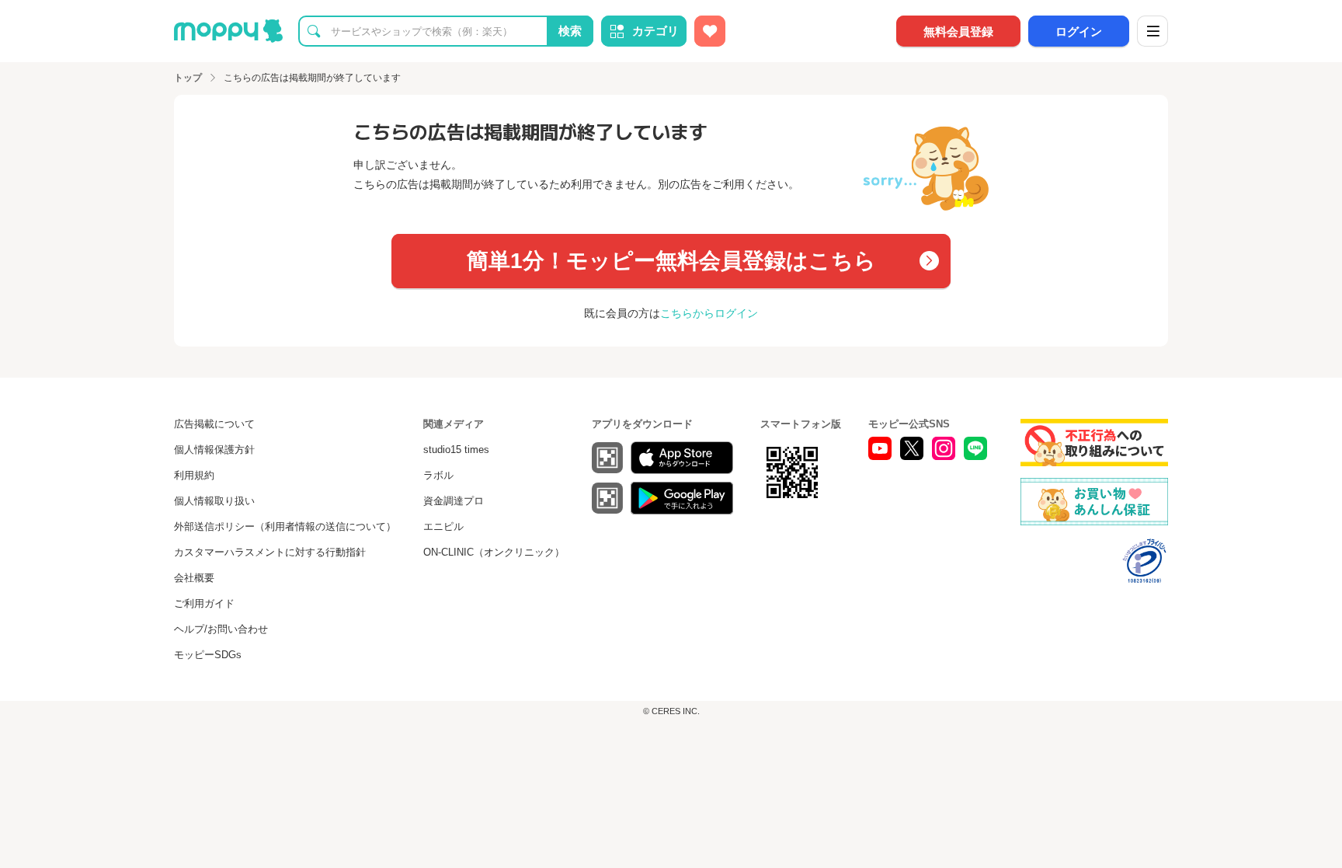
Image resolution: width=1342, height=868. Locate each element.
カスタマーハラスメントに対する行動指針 (270, 552)
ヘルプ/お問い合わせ (221, 629)
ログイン (1078, 31)
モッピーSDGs (208, 655)
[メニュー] (1152, 31)
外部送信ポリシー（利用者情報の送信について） (285, 526)
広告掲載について (214, 424)
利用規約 (194, 475)
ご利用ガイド (204, 603)
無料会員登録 (958, 31)
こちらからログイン (709, 313)
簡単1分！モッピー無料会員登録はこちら (671, 261)
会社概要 (194, 578)
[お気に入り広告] (709, 31)
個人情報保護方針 (214, 449)
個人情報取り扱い (214, 501)
